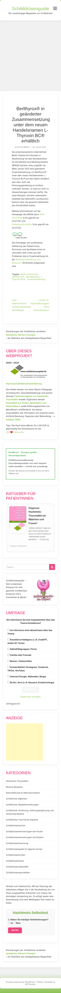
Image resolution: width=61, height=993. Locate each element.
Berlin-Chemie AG (29, 274)
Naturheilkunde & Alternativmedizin (23, 792)
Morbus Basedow (14, 787)
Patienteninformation (22, 224)
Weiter (15, 930)
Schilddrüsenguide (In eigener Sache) (24, 849)
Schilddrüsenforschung (17, 843)
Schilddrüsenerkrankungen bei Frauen (24, 831)
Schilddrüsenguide (30, 8)
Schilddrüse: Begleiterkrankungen (22, 804)
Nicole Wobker (23, 147)
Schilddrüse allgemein (16, 798)
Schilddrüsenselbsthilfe (17, 866)
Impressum (11, 383)
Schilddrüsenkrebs (15, 861)
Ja (11, 923)
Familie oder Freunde (20, 655)
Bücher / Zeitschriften (21, 661)
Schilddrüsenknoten (15, 855)
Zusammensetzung (36, 279)
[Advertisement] (30, 53)
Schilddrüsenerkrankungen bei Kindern (25, 837)
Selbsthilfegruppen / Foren (23, 649)
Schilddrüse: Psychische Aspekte (22, 819)
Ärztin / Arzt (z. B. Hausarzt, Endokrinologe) (32, 682)
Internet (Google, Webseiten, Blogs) (28, 676)
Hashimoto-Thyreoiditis (17, 781)
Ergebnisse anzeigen (30, 696)
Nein (18, 923)
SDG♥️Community (15, 432)
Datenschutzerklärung (30, 383)
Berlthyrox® (18, 276)
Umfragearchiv (13, 703)
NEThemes (30, 984)
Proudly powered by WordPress (20, 982)
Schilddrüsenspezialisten (18, 872)
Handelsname (32, 276)
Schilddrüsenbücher (15, 825)
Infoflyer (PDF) (13, 419)
